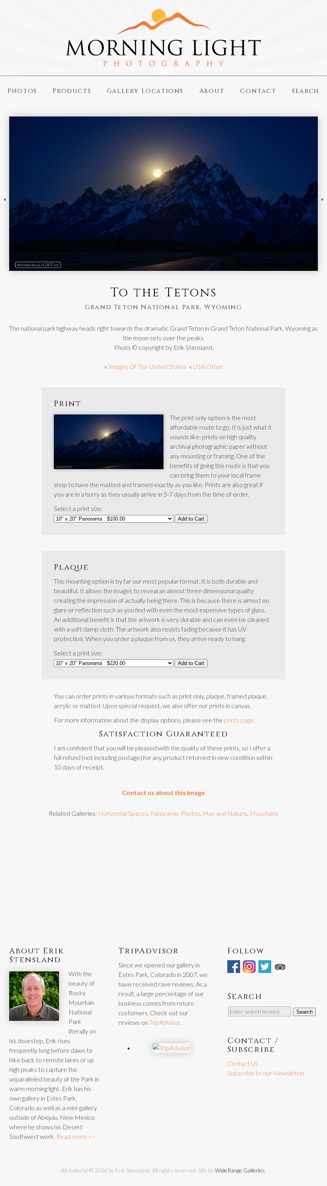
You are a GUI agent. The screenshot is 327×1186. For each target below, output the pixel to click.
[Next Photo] (322, 207)
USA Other (208, 366)
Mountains (264, 813)
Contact (258, 91)
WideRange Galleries (240, 1170)
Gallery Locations (145, 91)
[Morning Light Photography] (163, 63)
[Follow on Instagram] (250, 968)
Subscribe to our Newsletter (266, 1073)
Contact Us (242, 1063)
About (212, 91)
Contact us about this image (163, 792)
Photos (22, 91)
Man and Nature (225, 813)
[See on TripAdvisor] (281, 968)
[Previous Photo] (4, 207)
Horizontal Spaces (123, 813)
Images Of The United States (147, 366)
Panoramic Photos (175, 813)
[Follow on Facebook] (234, 968)
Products (72, 91)
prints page (239, 720)
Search (305, 91)
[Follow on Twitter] (265, 968)
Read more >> (75, 1136)
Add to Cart (191, 519)
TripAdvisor (164, 1022)
